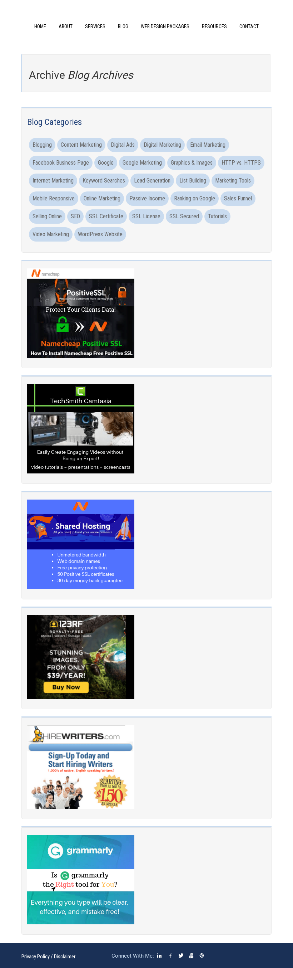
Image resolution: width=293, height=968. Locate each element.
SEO (75, 216)
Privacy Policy (35, 956)
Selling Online (47, 216)
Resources (214, 26)
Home (40, 26)
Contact (249, 26)
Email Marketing (207, 144)
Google (106, 162)
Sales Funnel (238, 198)
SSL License (146, 216)
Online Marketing (102, 198)
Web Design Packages (165, 26)
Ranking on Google (194, 198)
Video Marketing (51, 234)
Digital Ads (123, 144)
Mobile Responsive (54, 198)
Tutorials (217, 216)
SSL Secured (184, 216)
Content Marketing (81, 144)
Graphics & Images (192, 162)
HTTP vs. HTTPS (241, 162)
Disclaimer (64, 956)
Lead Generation (152, 180)
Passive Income (147, 198)
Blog (123, 26)
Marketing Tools (233, 180)
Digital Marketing (162, 144)
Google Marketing (142, 162)
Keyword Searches (104, 180)
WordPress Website (100, 234)
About (66, 26)
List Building (192, 180)
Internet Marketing (53, 180)
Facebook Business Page (61, 162)
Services (95, 26)
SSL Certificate (106, 216)
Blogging (42, 144)
